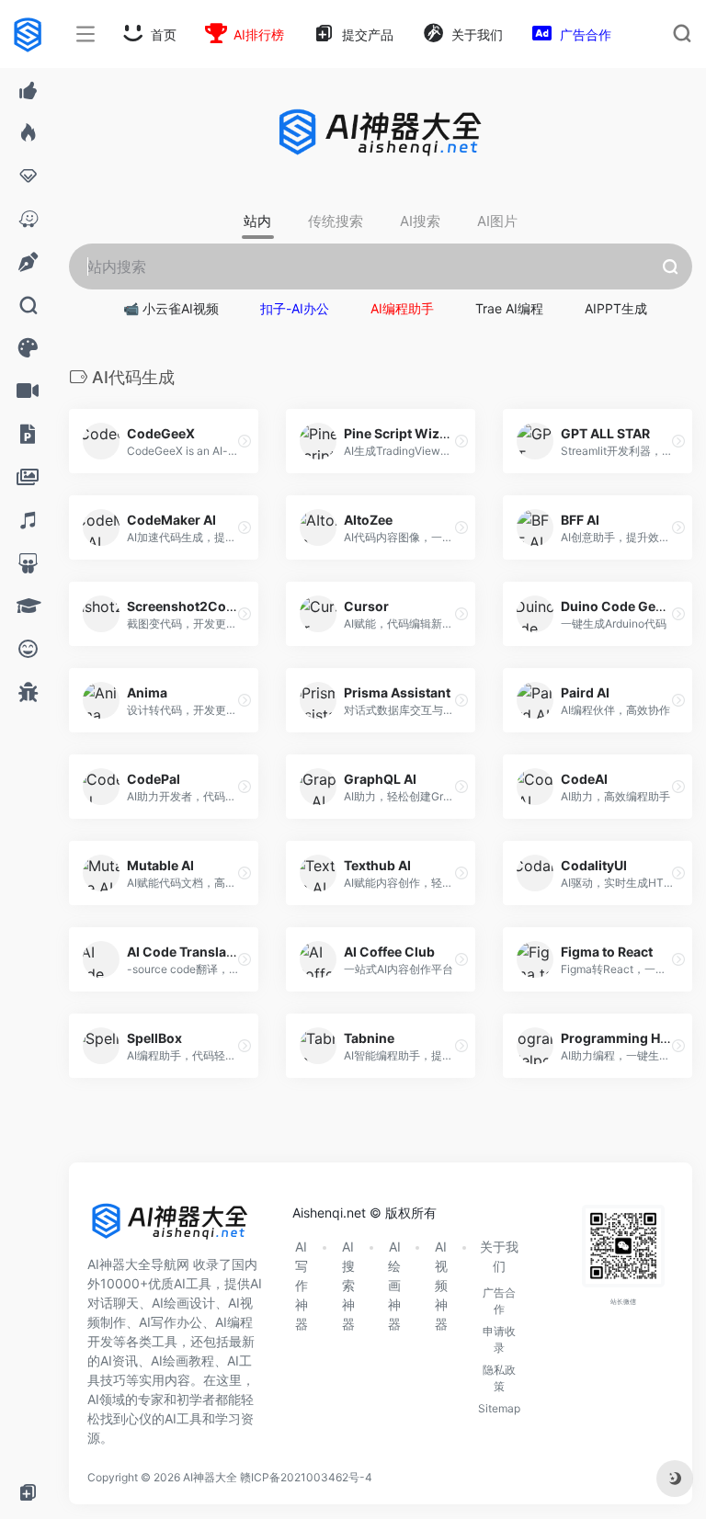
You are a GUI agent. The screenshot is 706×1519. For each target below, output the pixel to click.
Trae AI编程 (509, 308)
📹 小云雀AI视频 (171, 308)
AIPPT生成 (616, 308)
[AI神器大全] (170, 1228)
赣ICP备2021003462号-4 (306, 1477)
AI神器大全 (210, 1477)
